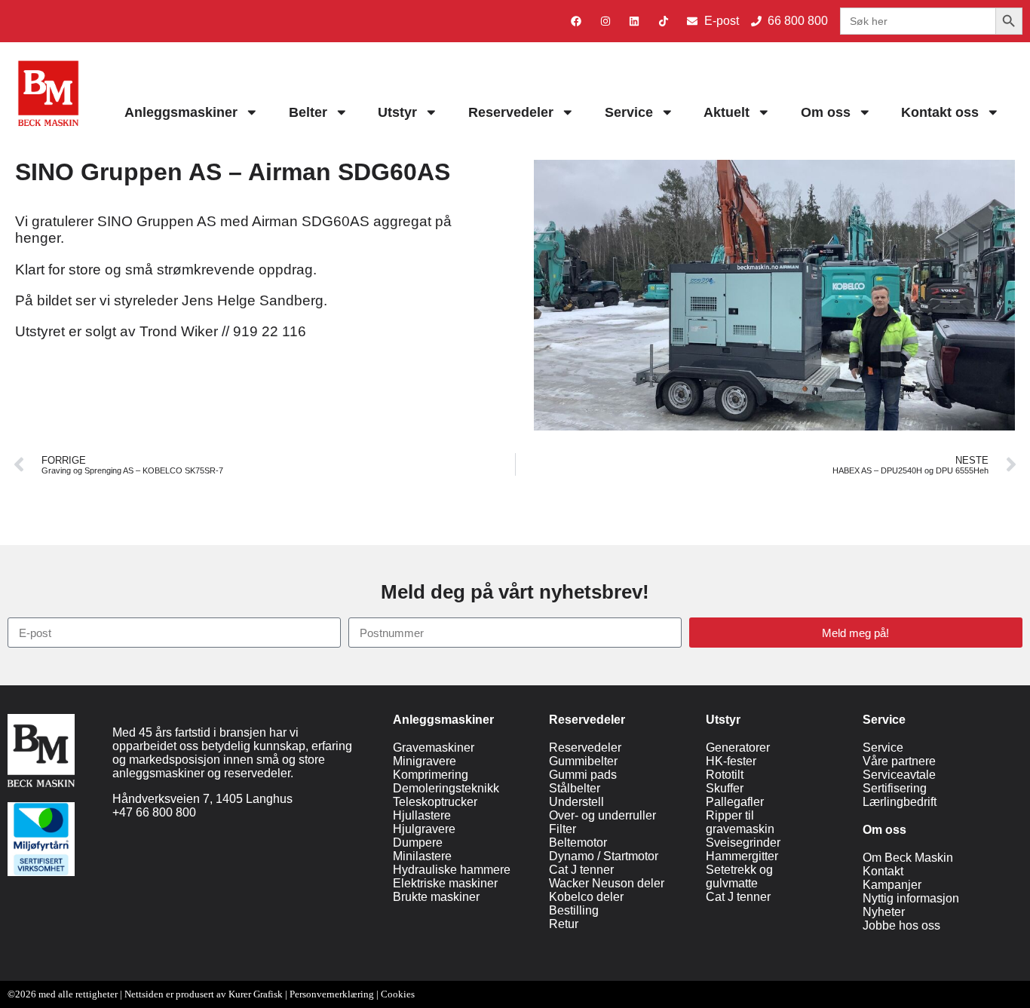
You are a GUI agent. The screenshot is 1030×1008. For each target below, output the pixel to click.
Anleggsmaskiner (181, 112)
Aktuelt (727, 112)
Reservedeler (510, 112)
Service (629, 112)
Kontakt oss (940, 112)
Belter (308, 112)
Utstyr (397, 112)
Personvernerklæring (332, 994)
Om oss (826, 112)
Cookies (398, 994)
